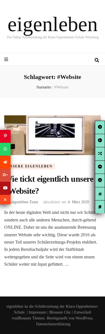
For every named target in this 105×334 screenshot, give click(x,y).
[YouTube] (5, 188)
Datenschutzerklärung (53, 324)
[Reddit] (5, 162)
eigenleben (53, 24)
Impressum (37, 312)
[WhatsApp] (5, 149)
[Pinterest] (5, 136)
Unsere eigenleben (30, 166)
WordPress (84, 318)
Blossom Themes (31, 318)
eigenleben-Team (24, 202)
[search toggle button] (97, 60)
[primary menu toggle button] (7, 59)
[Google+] (5, 175)
